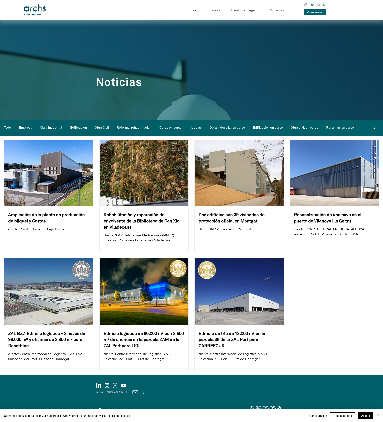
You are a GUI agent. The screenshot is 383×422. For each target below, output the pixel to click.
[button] (213, 10)
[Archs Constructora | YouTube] (123, 385)
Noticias (196, 128)
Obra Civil (102, 128)
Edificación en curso (268, 128)
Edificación (78, 128)
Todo (7, 128)
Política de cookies (118, 416)
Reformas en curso (340, 128)
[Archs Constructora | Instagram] (107, 385)
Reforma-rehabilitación (134, 128)
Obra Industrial (51, 128)
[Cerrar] (378, 415)
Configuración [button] (318, 416)
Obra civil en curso (304, 128)
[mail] (134, 392)
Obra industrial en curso (227, 128)
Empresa (25, 128)
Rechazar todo (343, 416)
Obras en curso (170, 128)
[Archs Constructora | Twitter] (115, 385)
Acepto (365, 416)
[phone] (142, 392)
